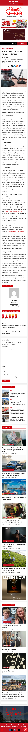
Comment (5, 346)
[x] (12, 730)
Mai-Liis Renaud (6, 629)
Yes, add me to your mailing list (11, 377)
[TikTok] (19, 730)
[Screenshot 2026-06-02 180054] (14, 34)
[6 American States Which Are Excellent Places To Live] (14, 487)
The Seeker (6, 57)
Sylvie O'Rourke (6, 672)
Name (4, 366)
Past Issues (15, 726)
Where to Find (22, 726)
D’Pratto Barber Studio (9, 649)
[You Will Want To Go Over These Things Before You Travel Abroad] (14, 511)
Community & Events (7, 621)
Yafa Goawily (5, 651)
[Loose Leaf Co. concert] (14, 661)
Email (3, 371)
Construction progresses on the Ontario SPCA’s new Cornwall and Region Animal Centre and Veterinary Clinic (5, 393)
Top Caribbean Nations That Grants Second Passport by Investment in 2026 (13, 449)
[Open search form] (15, 43)
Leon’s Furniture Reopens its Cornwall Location (5, 401)
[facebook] (10, 730)
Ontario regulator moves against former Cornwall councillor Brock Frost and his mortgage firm (5, 418)
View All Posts (14, 305)
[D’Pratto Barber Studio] (14, 639)
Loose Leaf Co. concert (9, 671)
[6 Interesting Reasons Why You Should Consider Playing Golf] (14, 558)
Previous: (14, 325)
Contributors (6, 724)
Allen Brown (5, 453)
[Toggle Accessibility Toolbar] (25, 729)
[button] (2, 43)
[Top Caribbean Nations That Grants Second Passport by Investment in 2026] (14, 438)
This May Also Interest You (7, 48)
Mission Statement (6, 726)
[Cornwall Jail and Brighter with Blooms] (14, 615)
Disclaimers (14, 724)
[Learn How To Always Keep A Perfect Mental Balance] (14, 535)
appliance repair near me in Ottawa (13, 211)
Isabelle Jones (5, 548)
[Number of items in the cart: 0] (20, 4)
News (11, 390)
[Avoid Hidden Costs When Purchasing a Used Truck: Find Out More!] (14, 463)
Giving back (21, 724)
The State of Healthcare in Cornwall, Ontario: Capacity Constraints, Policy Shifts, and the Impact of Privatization (5, 410)
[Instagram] (14, 730)
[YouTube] (17, 730)
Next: (12, 331)
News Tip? (23, 43)
